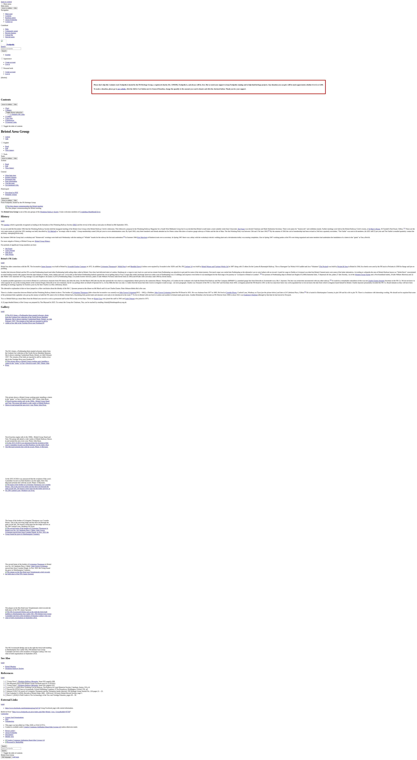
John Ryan (8, 252)
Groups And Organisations (14, 717)
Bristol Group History (42, 241)
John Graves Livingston (127, 292)
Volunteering (9, 721)
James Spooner (46, 266)
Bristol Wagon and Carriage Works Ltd (215, 266)
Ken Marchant (142, 237)
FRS (74, 225)
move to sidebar (7, 8)
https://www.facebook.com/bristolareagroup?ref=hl (22, 708)
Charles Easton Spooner (376, 281)
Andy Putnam (10, 250)
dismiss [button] (3, 78)
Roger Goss (98, 299)
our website (121, 89)
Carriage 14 (188, 266)
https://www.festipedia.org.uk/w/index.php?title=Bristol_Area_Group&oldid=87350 (41, 712)
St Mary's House (374, 229)
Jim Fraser (241, 229)
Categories (4, 714)
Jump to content (6, 2)
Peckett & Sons (342, 266)
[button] (2, 4)
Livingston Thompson (108, 266)
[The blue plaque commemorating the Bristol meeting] (24, 206)
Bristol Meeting (10, 666)
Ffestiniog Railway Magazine (28, 681)
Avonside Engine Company (76, 266)
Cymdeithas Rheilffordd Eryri (90, 212)
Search (4, 51)
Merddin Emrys (135, 266)
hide (15, 8)
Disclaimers (9, 735)
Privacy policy (10, 731)
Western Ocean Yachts (362, 275)
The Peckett (323, 266)
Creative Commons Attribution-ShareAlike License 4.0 (42, 727)
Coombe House (231, 292)
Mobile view (9, 736)
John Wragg (9, 254)
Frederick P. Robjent (251, 295)
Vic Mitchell (52, 231)
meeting (6, 225)
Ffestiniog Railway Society (49, 212)
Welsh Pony (122, 266)
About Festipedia (11, 733)
